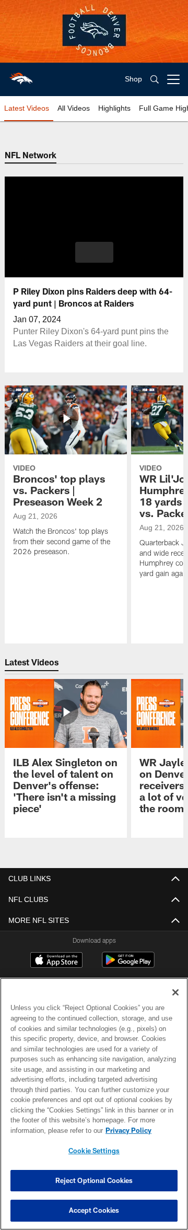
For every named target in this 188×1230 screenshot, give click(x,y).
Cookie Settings (94, 1150)
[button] (94, 252)
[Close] (175, 992)
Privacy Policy (45, 1130)
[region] (94, 1104)
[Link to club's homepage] (20, 75)
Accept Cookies (94, 1210)
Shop (133, 79)
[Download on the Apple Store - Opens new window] (56, 961)
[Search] (154, 80)
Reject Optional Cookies (94, 1180)
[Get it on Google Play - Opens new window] (128, 965)
